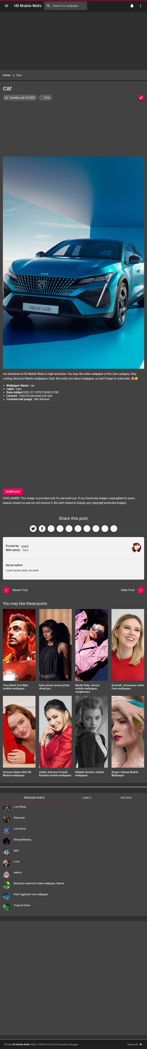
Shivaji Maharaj (22, 839)
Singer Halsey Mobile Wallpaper (125, 774)
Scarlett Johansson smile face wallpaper (128, 687)
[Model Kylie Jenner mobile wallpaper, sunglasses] (91, 646)
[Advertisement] (73, 41)
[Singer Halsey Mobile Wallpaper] (128, 733)
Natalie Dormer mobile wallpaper (89, 774)
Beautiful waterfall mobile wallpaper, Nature (39, 883)
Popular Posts (34, 797)
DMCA (33, 1044)
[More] (113, 528)
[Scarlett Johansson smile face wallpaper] (128, 646)
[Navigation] (6, 5)
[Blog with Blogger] (96, 528)
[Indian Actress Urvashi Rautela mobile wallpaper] (55, 733)
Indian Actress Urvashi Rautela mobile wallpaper (55, 774)
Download (13, 491)
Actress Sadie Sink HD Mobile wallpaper (17, 774)
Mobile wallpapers (36, 378)
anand (25, 546)
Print (47, 97)
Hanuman (19, 817)
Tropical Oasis (22, 905)
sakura (18, 872)
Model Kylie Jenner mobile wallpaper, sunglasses (87, 688)
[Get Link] (104, 528)
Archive (126, 797)
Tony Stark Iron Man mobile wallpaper (15, 687)
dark (16, 850)
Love (16, 861)
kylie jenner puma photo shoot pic (54, 687)
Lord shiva (20, 828)
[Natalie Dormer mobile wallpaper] (91, 733)
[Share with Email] (87, 528)
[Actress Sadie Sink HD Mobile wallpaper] (19, 733)
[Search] (48, 5)
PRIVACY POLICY (47, 1044)
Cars (115, 374)
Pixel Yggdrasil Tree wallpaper (31, 894)
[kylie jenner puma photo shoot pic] (55, 646)
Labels (86, 797)
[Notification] (132, 5)
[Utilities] (140, 5)
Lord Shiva (20, 806)
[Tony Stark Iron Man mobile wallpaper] (19, 646)
